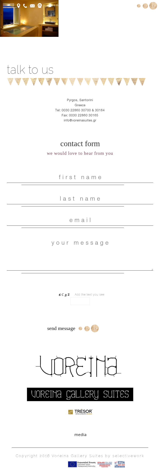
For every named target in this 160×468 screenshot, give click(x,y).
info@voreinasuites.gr (80, 120)
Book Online (121, 5)
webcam (50, 5)
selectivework (128, 456)
